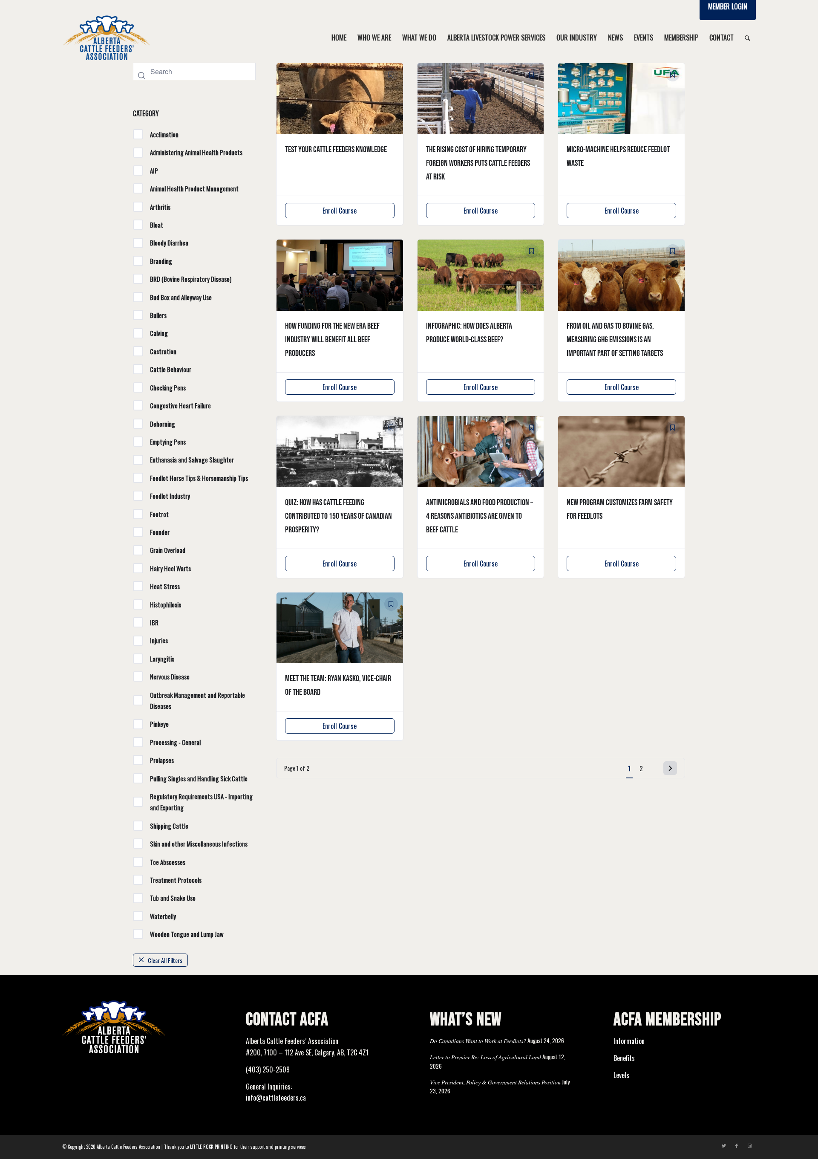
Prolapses (162, 760)
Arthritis (160, 206)
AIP (154, 170)
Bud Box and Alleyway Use (181, 297)
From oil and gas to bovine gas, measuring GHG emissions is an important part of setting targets (615, 339)
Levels (621, 1075)
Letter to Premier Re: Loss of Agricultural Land (485, 1057)
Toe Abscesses (167, 862)
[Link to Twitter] (723, 1145)
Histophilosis (165, 604)
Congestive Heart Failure (180, 405)
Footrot (159, 514)
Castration (163, 351)
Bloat (156, 224)
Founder (160, 532)
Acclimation (164, 134)
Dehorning (162, 423)
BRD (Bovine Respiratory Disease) (190, 278)
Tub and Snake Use (173, 897)
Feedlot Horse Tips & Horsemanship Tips (199, 478)
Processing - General (175, 742)
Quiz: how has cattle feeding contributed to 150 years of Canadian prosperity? (338, 516)
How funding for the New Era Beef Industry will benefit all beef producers (332, 339)
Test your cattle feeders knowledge (336, 150)
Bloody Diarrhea (169, 242)
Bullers (158, 315)
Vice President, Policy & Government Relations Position (495, 1082)
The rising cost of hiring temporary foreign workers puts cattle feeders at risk (478, 163)
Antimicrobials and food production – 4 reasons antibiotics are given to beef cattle (479, 516)
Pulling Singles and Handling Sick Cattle (199, 778)
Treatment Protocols (176, 879)
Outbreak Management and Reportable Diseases (197, 700)
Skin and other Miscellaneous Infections (199, 843)
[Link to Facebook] (736, 1145)
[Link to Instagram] (749, 1145)
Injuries (159, 640)
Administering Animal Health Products (196, 152)
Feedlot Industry (170, 495)
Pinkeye (159, 723)
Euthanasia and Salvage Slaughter (192, 459)
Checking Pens (168, 387)
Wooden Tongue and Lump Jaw (187, 934)
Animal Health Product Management (194, 188)
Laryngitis (162, 658)
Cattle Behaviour (170, 369)
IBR (154, 622)
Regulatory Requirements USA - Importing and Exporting (201, 802)
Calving (159, 333)
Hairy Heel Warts (170, 568)
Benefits (624, 1058)
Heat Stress (165, 586)
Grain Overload (167, 550)
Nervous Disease (170, 676)
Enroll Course (340, 210)
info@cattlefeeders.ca (276, 1098)
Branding (161, 261)
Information (629, 1041)
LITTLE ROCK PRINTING (211, 1146)
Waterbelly (163, 916)
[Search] (747, 37)
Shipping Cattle (169, 825)
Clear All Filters (165, 960)
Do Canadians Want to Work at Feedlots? (478, 1041)
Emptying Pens (168, 441)
